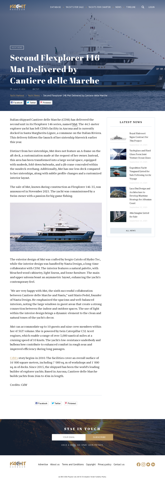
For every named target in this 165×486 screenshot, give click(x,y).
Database (55, 7)
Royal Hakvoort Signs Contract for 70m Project (139, 137)
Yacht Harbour (18, 8)
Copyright (91, 464)
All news (131, 230)
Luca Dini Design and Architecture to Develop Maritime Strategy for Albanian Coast (140, 196)
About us (55, 464)
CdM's (14, 358)
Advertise (43, 464)
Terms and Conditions (73, 464)
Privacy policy (104, 464)
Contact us (119, 464)
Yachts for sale (75, 7)
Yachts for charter (100, 7)
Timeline (131, 7)
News (118, 7)
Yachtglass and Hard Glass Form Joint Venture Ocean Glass (140, 154)
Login (152, 7)
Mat (74, 124)
